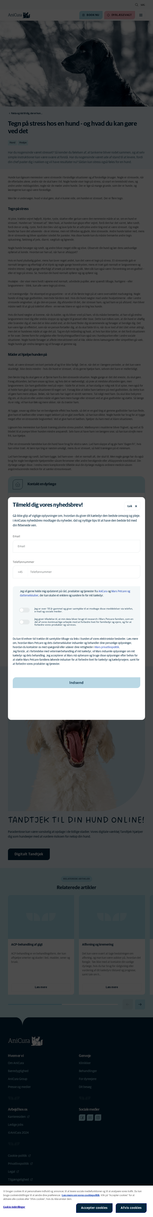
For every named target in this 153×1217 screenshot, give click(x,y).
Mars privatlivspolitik (107, 647)
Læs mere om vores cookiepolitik (81, 1195)
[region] (76, 1201)
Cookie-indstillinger (14, 1207)
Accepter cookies (94, 1207)
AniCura (102, 591)
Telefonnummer (23, 562)
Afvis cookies (131, 1207)
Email (16, 536)
